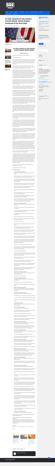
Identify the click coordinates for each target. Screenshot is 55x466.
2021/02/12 (17, 25)
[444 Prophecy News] (27, 5)
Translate (44, 65)
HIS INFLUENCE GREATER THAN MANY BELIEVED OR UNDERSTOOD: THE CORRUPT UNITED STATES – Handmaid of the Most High (16, 440)
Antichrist (9, 17)
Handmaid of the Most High (11, 25)
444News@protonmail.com (44, 21)
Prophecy (13, 17)
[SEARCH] (49, 50)
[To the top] (49, 458)
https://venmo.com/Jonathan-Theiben (44, 79)
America (6, 17)
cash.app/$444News (41, 77)
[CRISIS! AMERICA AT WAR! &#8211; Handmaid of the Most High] (24, 436)
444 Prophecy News (11, 459)
